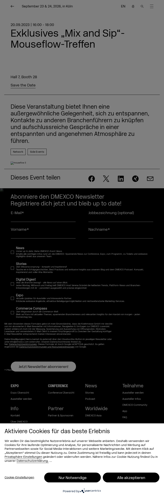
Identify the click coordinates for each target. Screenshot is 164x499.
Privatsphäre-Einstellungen (23, 457)
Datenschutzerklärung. (33, 461)
